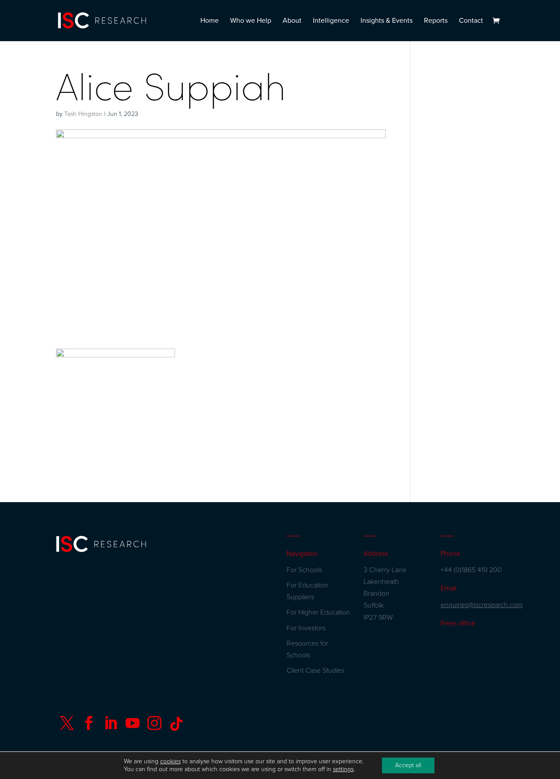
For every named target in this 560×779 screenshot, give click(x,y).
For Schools (304, 570)
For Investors (306, 628)
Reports (436, 21)
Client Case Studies (315, 670)
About (292, 21)
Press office (458, 623)
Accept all (408, 765)
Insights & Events (386, 21)
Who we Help (250, 21)
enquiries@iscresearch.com (482, 605)
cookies (170, 761)
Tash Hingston (83, 114)
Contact (471, 21)
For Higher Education (318, 612)
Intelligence (331, 21)
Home (209, 21)
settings (343, 769)
